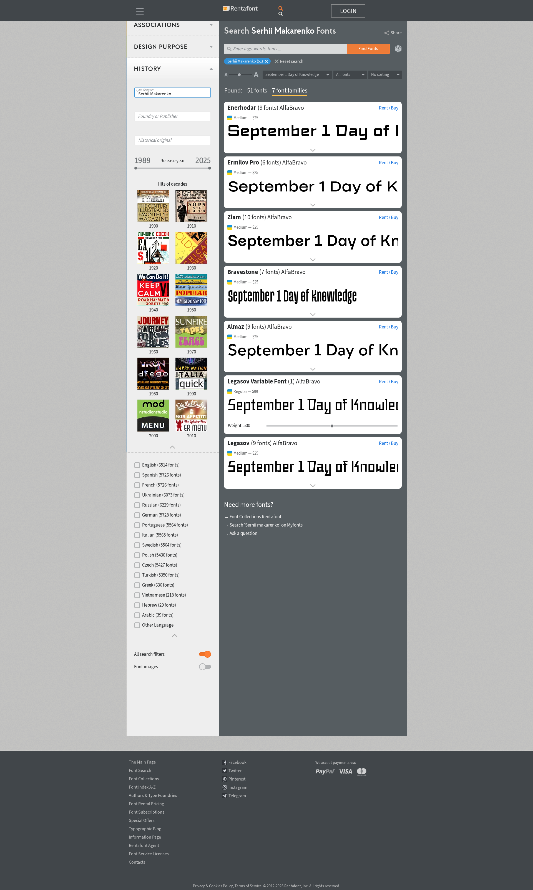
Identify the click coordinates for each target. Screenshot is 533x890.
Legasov (238, 443)
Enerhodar (241, 107)
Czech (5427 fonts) (159, 565)
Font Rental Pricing (146, 803)
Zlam (234, 217)
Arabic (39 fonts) (158, 615)
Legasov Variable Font (256, 381)
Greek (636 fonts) (158, 585)
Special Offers (142, 819)
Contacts (137, 861)
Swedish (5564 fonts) (162, 545)
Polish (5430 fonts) (159, 555)
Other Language (158, 625)
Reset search (291, 61)
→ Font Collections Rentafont (252, 516)
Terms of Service (248, 885)
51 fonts (257, 90)
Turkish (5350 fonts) (161, 575)
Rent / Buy (388, 108)
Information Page (145, 836)
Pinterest (236, 779)
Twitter (235, 770)
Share (396, 32)
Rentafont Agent (144, 844)
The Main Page (142, 761)
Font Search (140, 769)
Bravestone (242, 272)
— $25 (245, 117)
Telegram (237, 795)
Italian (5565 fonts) (160, 535)
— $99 (245, 391)
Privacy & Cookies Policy (213, 885)
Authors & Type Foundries (153, 794)
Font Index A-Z (142, 786)
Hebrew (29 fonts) (159, 605)
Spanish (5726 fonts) (161, 475)
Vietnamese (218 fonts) (164, 595)
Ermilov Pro (243, 162)
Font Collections (144, 778)
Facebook (237, 762)
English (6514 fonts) (161, 465)
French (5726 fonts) (160, 485)
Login (348, 11)
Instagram (237, 787)
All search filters (149, 654)
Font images (146, 667)
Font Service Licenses (149, 853)
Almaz (235, 326)
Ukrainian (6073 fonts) (163, 495)
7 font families (289, 90)
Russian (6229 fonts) (161, 505)
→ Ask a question (240, 533)
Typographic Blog (145, 828)
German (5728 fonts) (161, 515)
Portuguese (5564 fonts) (165, 525)
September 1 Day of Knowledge (292, 74)
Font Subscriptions (146, 811)
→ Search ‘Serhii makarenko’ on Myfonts (263, 525)
